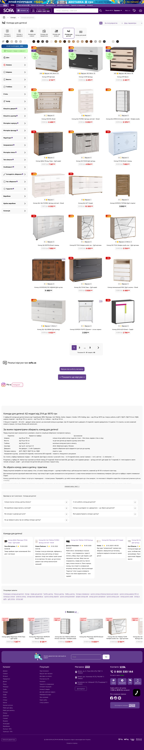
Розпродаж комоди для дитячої (13, 594)
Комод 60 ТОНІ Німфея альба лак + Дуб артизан (85, 245)
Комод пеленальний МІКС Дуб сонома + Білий (123, 287)
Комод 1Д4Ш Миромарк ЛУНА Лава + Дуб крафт (13, 637)
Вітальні (5, 676)
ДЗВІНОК (137, 683)
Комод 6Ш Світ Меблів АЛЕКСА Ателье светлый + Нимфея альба (65, 637)
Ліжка (4, 684)
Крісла (5, 702)
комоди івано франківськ (35, 596)
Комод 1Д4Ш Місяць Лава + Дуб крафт (48, 161)
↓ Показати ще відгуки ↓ (72, 377)
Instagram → (17, 385)
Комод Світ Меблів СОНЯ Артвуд (82, 540)
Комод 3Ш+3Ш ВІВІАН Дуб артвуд (48, 329)
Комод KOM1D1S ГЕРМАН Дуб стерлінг (122, 203)
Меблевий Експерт (45, 694)
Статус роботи (44, 702)
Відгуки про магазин (37, 5)
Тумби (5, 689)
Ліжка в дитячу (59, 594)
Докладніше (81, 689)
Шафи (5, 694)
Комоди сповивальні (82, 594)
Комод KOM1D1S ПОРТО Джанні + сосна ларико (85, 329)
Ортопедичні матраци (121, 705)
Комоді (27, 594)
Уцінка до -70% (7, 731)
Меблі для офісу (8, 708)
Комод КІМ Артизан (48, 77)
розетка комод (21, 596)
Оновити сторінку (72, 743)
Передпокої (6, 679)
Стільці (5, 700)
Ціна (7, 58)
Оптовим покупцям (45, 687)
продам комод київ (82, 596)
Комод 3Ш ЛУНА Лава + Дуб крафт (85, 287)
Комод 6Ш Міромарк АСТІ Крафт (112, 540)
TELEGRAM (122, 683)
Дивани (5, 671)
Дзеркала (6, 716)
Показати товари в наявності (15, 51)
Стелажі (5, 718)
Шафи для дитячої (36, 594)
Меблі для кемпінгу (8, 710)
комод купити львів (126, 596)
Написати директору (9, 739)
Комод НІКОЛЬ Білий (48, 119)
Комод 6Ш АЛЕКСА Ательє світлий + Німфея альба (123, 119)
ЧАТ (130, 683)
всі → (77, 612)
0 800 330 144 (42, 11)
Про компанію (44, 697)
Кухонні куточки (8, 705)
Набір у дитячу (70, 594)
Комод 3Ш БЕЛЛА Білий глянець (48, 245)
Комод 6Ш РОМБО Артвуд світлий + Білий (86, 119)
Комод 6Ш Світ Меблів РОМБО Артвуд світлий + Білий (49, 541)
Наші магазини (23, 5)
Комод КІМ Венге (122, 77)
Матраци (5, 687)
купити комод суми (113, 596)
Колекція (6, 211)
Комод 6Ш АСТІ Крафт (85, 203)
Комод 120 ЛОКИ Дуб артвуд (85, 161)
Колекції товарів (45, 689)
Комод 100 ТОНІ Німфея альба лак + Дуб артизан (123, 245)
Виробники (6, 726)
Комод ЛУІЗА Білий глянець (123, 161)
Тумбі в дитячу (48, 594)
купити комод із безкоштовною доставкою (104, 594)
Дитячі (5, 681)
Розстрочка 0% (50, 5)
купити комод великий (67, 596)
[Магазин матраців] (5, 6)
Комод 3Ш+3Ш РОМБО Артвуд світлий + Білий (48, 203)
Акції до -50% (7, 729)
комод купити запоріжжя (97, 596)
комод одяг (19, 599)
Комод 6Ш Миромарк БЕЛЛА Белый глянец (91, 637)
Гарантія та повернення (78, 5)
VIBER (113, 683)
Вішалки (5, 721)
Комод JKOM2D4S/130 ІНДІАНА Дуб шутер (48, 287)
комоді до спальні (9, 596)
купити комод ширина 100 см (129, 594)
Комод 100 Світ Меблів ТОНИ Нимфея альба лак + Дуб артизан (117, 637)
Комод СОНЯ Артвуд (85, 77)
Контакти (90, 5)
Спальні (5, 673)
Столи (5, 697)
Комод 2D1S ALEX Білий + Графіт (122, 329)
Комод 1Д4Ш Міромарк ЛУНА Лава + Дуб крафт (17, 541)
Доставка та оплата (63, 5)
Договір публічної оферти (47, 692)
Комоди (5, 692)
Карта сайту (43, 700)
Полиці (5, 713)
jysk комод (11, 599)
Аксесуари (6, 723)
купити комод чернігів (51, 596)
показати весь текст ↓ (72, 486)
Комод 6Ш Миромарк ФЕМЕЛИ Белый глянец (39, 637)
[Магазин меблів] (12, 5)
